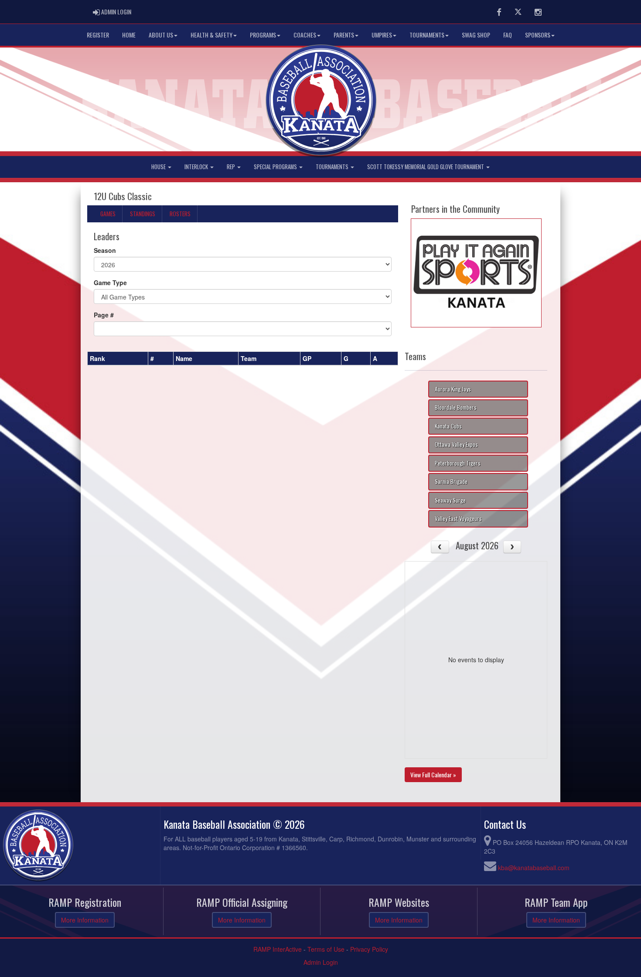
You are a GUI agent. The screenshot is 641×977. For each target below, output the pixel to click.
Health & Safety (211, 34)
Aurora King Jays (453, 389)
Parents (344, 34)
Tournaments (426, 34)
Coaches (304, 34)
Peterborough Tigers (458, 463)
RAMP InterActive (277, 949)
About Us (161, 34)
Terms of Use (325, 949)
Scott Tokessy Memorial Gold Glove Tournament (426, 167)
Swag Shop (476, 34)
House (159, 167)
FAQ (507, 34)
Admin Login (320, 962)
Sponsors (537, 34)
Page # (104, 314)
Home (129, 34)
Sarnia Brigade (451, 481)
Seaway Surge (450, 500)
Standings (142, 213)
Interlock (196, 167)
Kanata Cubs (448, 426)
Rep (231, 167)
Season (105, 250)
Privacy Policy (369, 949)
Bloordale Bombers (456, 407)
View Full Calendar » (433, 774)
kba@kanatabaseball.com (533, 867)
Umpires (382, 34)
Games (108, 213)
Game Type (110, 282)
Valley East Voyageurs (458, 518)
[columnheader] (118, 358)
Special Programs (276, 167)
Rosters (180, 213)
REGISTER (98, 34)
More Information (85, 920)
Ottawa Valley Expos (456, 444)
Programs (263, 34)
